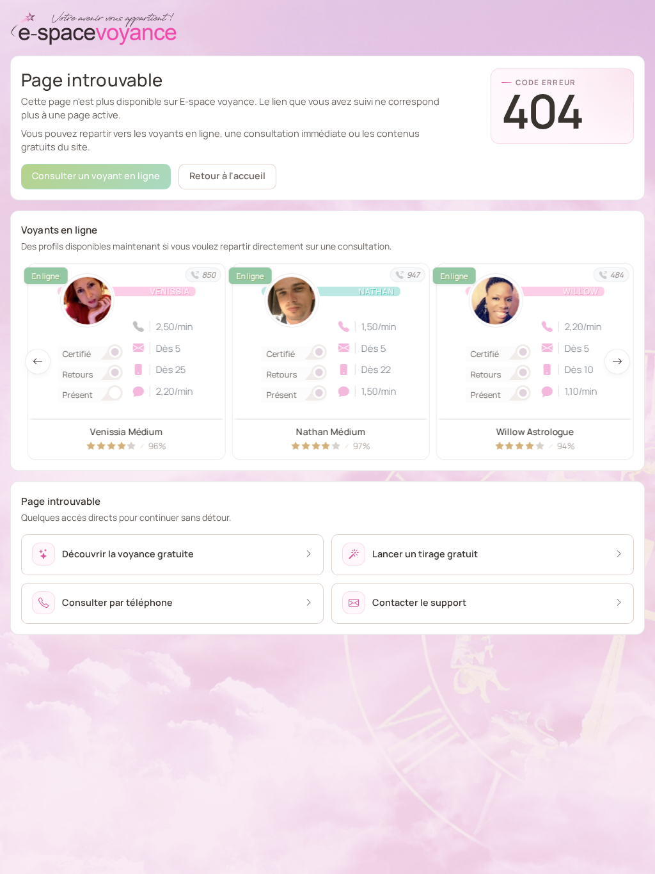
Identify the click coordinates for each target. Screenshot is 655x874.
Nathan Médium (126, 431)
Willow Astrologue (330, 431)
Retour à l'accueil (227, 176)
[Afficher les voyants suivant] (617, 361)
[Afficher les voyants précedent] (38, 361)
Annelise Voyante (534, 431)
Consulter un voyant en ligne (96, 176)
